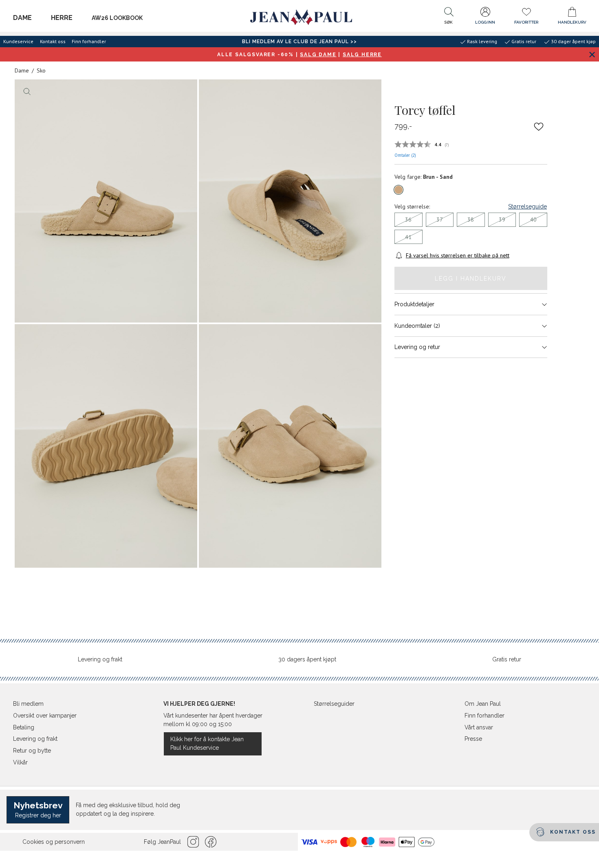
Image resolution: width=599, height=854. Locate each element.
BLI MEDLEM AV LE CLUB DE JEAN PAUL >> (299, 41)
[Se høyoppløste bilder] (106, 201)
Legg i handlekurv (471, 278)
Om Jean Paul (483, 703)
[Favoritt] (538, 127)
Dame (22, 18)
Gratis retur (506, 659)
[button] (448, 18)
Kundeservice (18, 41)
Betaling (23, 727)
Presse (473, 738)
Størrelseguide (527, 206)
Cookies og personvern (53, 842)
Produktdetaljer (414, 304)
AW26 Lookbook (117, 18)
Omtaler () (405, 155)
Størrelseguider (334, 703)
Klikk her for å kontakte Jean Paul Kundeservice (207, 743)
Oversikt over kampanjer (45, 715)
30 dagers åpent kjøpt (307, 659)
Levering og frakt (100, 659)
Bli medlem (28, 703)
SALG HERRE (362, 54)
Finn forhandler (89, 41)
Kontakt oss (53, 41)
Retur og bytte (32, 750)
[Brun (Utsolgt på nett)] (398, 190)
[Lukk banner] (592, 54)
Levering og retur (417, 347)
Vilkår (20, 762)
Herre (62, 18)
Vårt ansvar (479, 727)
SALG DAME (318, 54)
